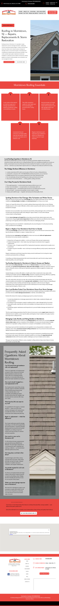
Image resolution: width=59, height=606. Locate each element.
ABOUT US (27, 563)
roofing (25, 178)
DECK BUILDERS (27, 568)
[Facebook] (9, 574)
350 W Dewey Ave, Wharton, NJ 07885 (11, 3)
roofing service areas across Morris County (41, 165)
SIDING (27, 573)
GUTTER (27, 571)
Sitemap (32, 598)
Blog (27, 576)
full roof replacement (45, 235)
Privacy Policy (28, 598)
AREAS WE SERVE (27, 579)
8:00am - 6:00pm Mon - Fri (51, 2)
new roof (25, 248)
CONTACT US (27, 581)
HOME (27, 561)
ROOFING (27, 566)
